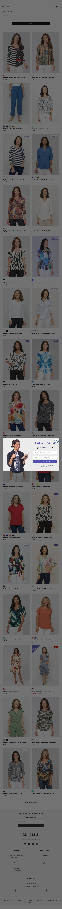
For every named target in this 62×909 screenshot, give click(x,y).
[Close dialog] (57, 441)
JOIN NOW (45, 461)
